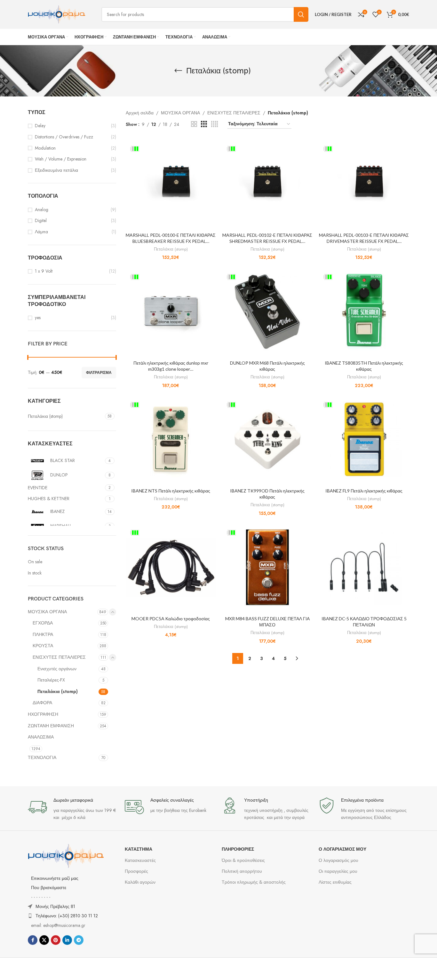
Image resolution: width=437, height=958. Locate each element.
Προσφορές (136, 871)
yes (38, 318)
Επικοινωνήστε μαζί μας (54, 878)
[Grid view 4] (214, 124)
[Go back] (178, 70)
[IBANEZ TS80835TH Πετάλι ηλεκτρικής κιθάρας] (364, 311)
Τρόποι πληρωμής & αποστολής (254, 882)
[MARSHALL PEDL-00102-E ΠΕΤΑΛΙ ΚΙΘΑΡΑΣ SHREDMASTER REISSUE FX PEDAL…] (267, 183)
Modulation (45, 148)
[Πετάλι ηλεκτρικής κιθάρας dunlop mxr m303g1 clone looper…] (171, 311)
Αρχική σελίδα (140, 113)
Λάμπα (41, 232)
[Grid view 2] (194, 124)
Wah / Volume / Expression (60, 159)
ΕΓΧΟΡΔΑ (43, 623)
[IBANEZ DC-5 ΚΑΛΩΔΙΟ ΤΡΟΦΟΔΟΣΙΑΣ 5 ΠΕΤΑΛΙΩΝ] (364, 567)
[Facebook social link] (32, 940)
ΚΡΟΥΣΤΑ (43, 645)
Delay (40, 126)
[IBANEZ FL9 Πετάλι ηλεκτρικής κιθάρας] (364, 439)
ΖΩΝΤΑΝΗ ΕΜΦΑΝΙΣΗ (51, 726)
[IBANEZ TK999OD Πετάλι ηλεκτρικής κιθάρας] (267, 439)
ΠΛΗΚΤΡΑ (43, 634)
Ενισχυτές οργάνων (56, 668)
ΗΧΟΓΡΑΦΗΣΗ (43, 714)
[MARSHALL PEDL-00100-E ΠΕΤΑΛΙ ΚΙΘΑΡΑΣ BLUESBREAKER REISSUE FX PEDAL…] (171, 183)
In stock (35, 573)
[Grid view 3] (204, 124)
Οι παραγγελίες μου (338, 871)
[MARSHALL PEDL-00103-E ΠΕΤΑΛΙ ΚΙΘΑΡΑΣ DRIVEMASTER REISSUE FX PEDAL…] (364, 183)
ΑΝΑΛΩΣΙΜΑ (41, 737)
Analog (41, 210)
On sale (35, 562)
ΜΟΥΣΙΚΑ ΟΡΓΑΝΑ (47, 611)
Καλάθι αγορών (140, 882)
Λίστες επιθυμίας (335, 882)
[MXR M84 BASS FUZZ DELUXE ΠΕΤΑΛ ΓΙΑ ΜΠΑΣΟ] (267, 567)
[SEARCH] (301, 14)
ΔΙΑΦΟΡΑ (42, 702)
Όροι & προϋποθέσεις (243, 860)
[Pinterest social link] (55, 940)
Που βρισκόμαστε (48, 887)
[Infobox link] (73, 809)
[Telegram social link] (78, 940)
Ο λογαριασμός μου (338, 860)
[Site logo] (56, 14)
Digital (41, 221)
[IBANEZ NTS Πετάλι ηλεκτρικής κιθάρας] (171, 439)
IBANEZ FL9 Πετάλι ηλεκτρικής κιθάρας (363, 490)
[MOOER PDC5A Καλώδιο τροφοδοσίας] (171, 567)
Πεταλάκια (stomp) (57, 691)
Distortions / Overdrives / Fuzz (64, 137)
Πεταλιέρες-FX (51, 680)
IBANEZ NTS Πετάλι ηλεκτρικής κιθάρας (170, 490)
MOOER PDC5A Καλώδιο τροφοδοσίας (170, 618)
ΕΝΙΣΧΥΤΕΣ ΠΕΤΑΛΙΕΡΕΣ (59, 657)
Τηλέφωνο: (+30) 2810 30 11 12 (67, 916)
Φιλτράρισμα (99, 373)
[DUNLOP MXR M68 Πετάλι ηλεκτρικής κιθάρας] (267, 311)
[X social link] (44, 940)
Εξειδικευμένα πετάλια (56, 170)
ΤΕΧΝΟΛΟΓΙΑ (42, 757)
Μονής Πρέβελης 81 (55, 906)
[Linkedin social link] (67, 940)
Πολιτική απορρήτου (242, 871)
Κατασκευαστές (140, 860)
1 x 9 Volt (43, 271)
